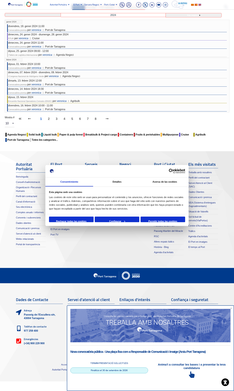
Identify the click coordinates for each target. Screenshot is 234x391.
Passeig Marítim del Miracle (168, 231)
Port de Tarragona (18, 140)
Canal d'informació (25, 201)
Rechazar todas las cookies (71, 221)
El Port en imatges (60, 229)
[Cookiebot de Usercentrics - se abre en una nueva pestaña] (171, 171)
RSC (156, 236)
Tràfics (191, 231)
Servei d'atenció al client (28, 233)
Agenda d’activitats (198, 236)
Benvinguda (22, 176)
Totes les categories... (45, 140)
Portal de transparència (28, 244)
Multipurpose (170, 134)
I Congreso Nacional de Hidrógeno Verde (26, 76)
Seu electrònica (24, 207)
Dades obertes (23, 223)
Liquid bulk (50, 134)
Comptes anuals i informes (30, 212)
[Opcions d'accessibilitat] (225, 382)
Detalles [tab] (117, 181)
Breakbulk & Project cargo (101, 134)
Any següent (193, 15)
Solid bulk (35, 134)
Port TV (54, 234)
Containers (126, 134)
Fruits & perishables (148, 134)
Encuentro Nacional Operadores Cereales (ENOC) (30, 101)
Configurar (115, 221)
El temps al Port (196, 247)
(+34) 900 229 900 (34, 343)
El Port (76, 4)
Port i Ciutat (109, 4)
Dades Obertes (196, 192)
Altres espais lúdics (164, 241)
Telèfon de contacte (35, 326)
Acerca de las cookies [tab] (164, 181)
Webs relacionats (25, 239)
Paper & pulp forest (71, 134)
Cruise (185, 134)
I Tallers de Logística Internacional (23, 55)
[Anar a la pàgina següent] (105, 119)
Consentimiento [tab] (69, 181)
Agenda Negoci (16, 134)
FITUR (11, 38)
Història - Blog (161, 247)
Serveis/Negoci (91, 4)
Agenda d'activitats (164, 252)
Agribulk (200, 134)
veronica (36, 30)
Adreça (28, 310)
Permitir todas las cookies (162, 221)
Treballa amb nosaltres (200, 172)
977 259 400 (31, 330)
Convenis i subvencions (28, 217)
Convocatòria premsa (17, 30)
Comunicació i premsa (27, 228)
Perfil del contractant (26, 196)
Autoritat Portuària (58, 4)
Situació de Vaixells (198, 211)
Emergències (31, 339)
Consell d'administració (28, 182)
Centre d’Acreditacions (200, 225)
